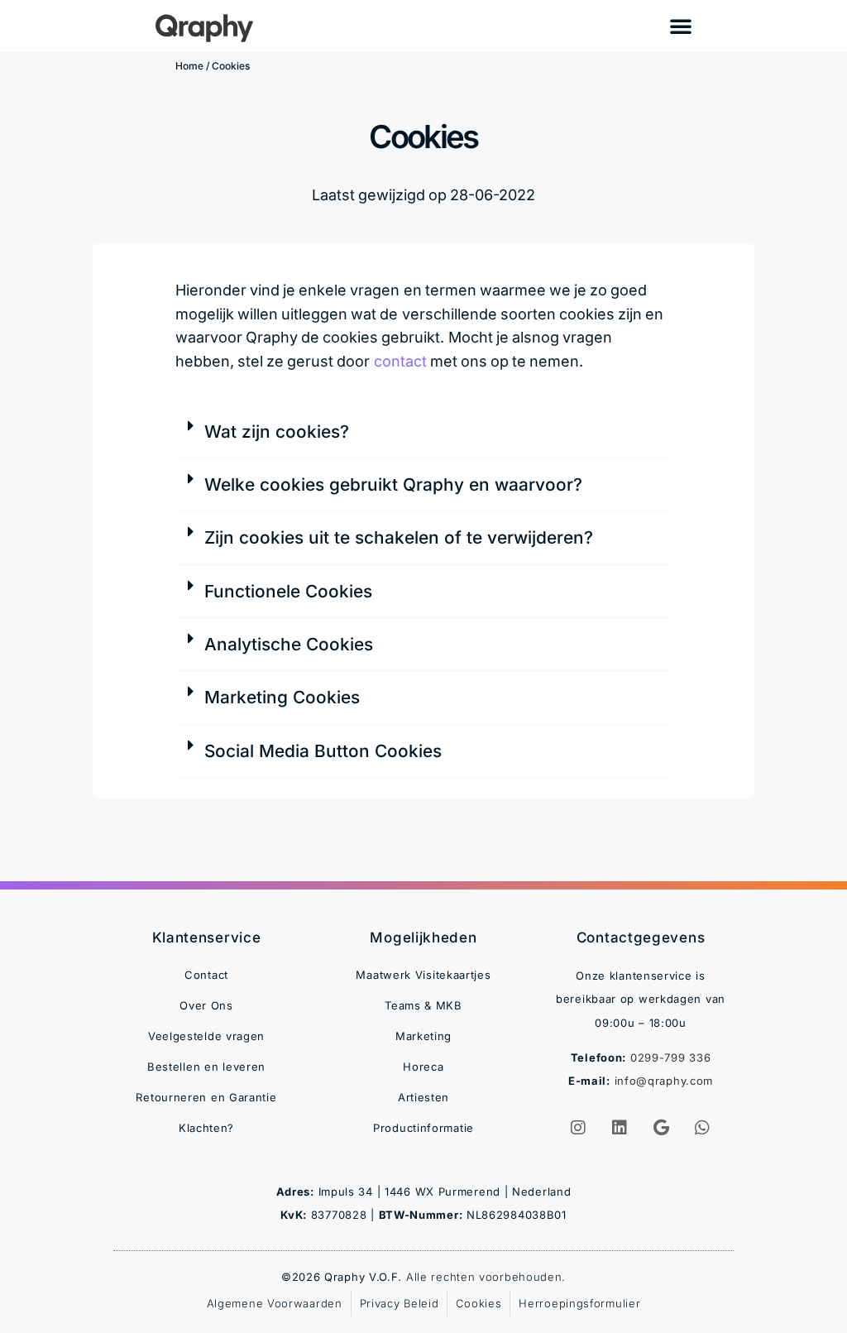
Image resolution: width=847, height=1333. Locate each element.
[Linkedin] (620, 1127)
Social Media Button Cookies (323, 751)
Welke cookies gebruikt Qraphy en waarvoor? (393, 484)
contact (400, 361)
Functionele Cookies (288, 591)
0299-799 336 (670, 1057)
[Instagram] (579, 1127)
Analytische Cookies (288, 644)
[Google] (661, 1127)
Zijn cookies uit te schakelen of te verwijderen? (398, 537)
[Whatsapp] (703, 1127)
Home (189, 66)
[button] (423, 431)
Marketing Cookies (282, 697)
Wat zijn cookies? (276, 431)
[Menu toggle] (680, 25)
